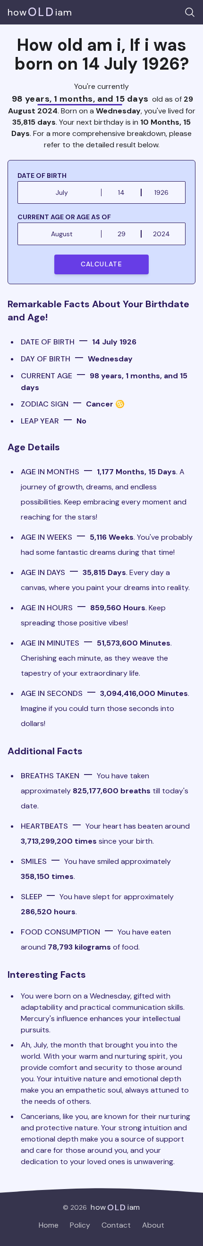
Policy (80, 1225)
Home (49, 1225)
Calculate (102, 264)
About (153, 1225)
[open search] (189, 12)
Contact (116, 1225)
